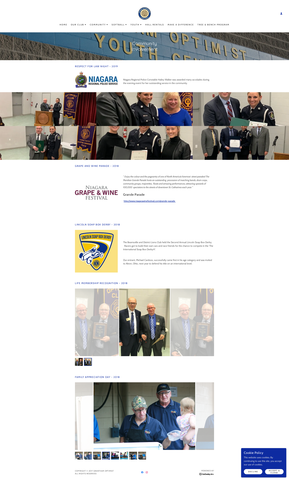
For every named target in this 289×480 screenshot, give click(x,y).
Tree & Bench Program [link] (213, 24)
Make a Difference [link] (181, 24)
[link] (144, 13)
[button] (281, 13)
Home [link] (63, 24)
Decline (253, 472)
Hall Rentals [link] (154, 24)
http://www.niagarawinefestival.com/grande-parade (150, 201)
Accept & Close (274, 471)
